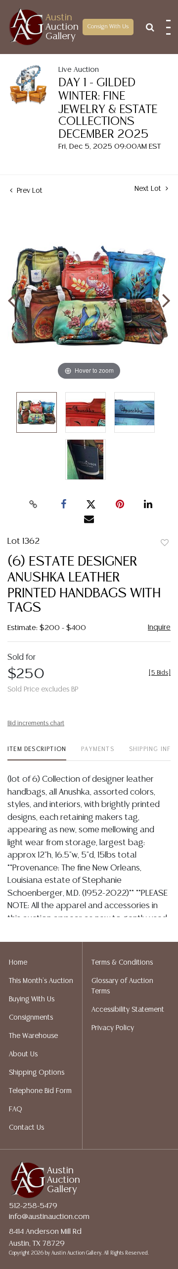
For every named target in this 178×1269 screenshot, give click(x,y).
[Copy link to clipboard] (34, 505)
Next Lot (148, 188)
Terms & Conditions (122, 962)
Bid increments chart (35, 723)
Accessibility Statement (127, 1009)
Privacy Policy (112, 1028)
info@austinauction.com (49, 1216)
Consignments (31, 1017)
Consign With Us (108, 26)
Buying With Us (31, 999)
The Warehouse (33, 1036)
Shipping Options (36, 1072)
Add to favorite (165, 543)
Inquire (159, 627)
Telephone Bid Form (40, 1091)
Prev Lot (29, 190)
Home (18, 962)
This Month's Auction (41, 981)
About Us (23, 1054)
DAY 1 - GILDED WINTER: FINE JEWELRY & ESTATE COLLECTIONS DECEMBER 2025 (107, 108)
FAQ (15, 1109)
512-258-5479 (33, 1206)
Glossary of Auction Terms (122, 986)
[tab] (36, 753)
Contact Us (26, 1127)
